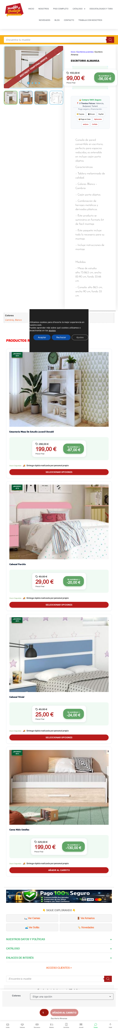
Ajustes (80, 337)
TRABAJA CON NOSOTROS (90, 20)
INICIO (31, 9)
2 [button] (32, 83)
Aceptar (42, 337)
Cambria (9, 320)
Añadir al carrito (64, 1012)
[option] (33, 67)
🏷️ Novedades (86, 927)
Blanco (18, 320)
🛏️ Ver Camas (32, 918)
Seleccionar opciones (59, 472)
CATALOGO (78, 9)
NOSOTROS (43, 9)
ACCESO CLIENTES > (59, 967)
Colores (16, 996)
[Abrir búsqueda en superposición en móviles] (59, 40)
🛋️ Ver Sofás (32, 927)
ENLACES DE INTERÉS (20, 957)
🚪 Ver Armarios (86, 918)
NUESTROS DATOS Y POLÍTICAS (25, 939)
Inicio (73, 52)
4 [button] (39, 83)
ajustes (52, 330)
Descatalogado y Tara (101, 9)
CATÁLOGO (13, 948)
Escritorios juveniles (85, 52)
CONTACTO (69, 20)
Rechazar (61, 337)
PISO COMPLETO (60, 9)
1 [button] (28, 83)
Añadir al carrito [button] (59, 870)
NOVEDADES (44, 20)
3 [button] (36, 83)
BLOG (57, 20)
